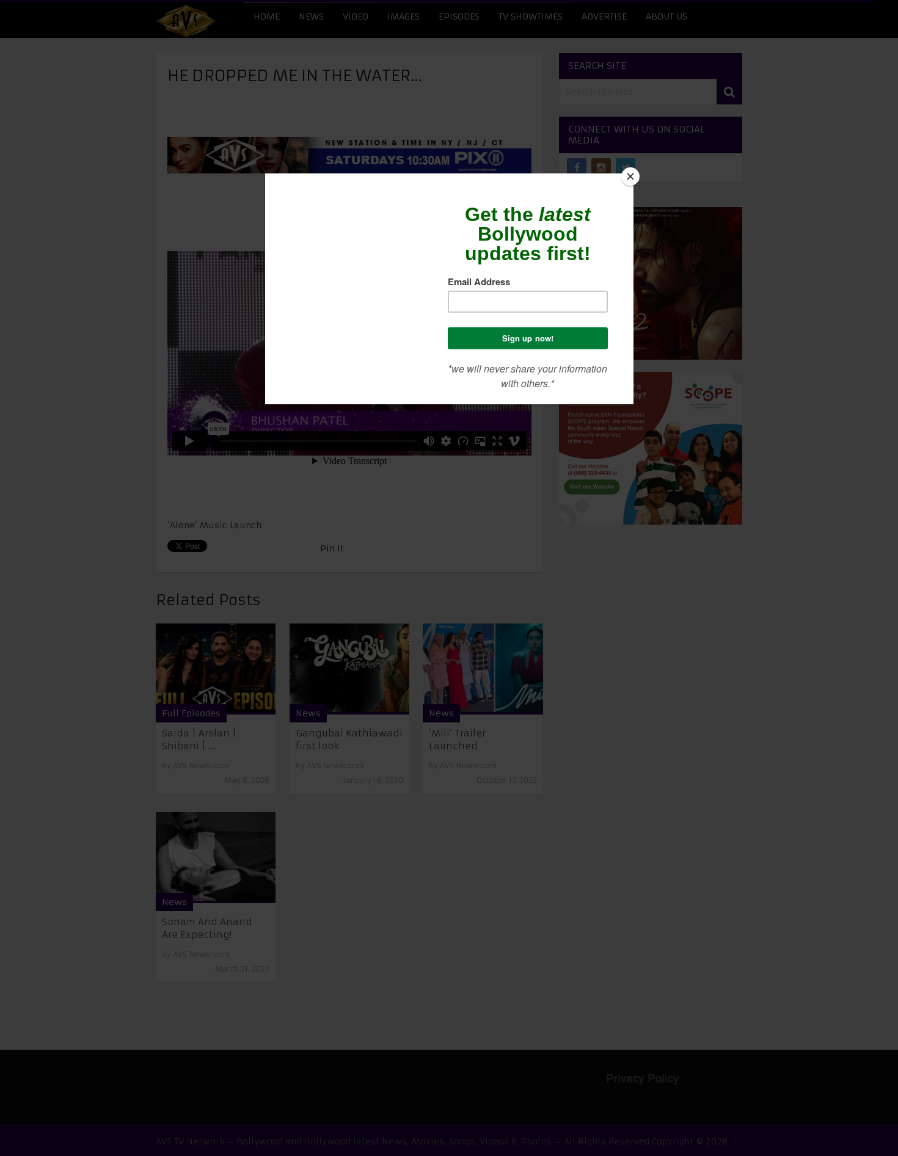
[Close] (630, 176)
